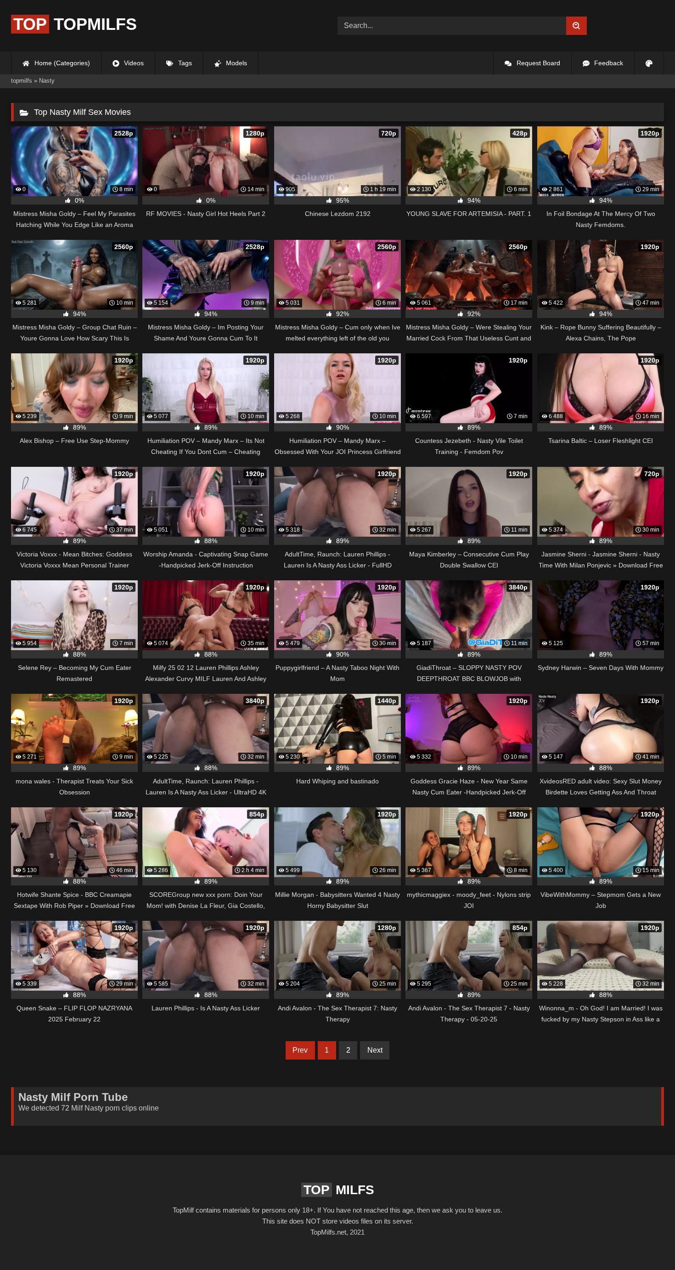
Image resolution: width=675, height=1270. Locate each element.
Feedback (607, 63)
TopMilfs (75, 24)
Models (235, 63)
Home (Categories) (61, 63)
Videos (133, 63)
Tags (184, 63)
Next (374, 1050)
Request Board (537, 63)
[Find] (576, 26)
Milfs (339, 1190)
